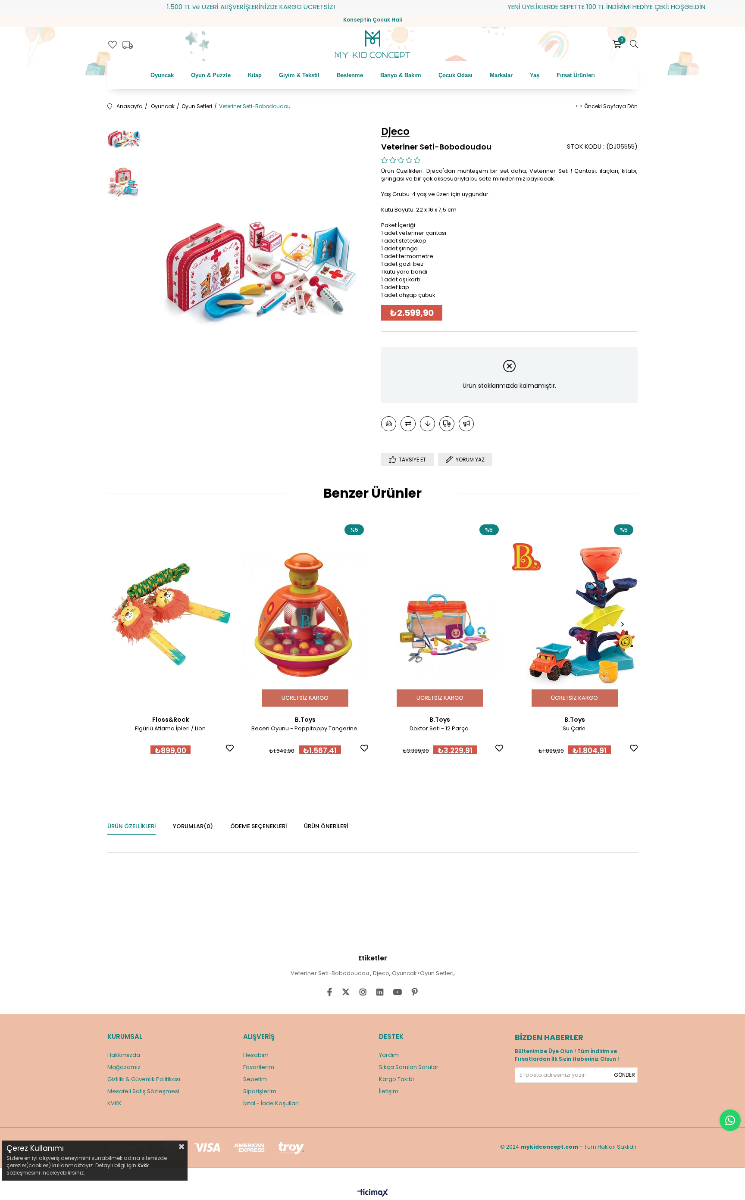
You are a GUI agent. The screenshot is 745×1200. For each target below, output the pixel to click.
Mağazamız (124, 1067)
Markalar (501, 75)
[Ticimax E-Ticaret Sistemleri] (372, 1193)
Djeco (381, 973)
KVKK (114, 1103)
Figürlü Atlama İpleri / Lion (170, 728)
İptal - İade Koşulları (271, 1103)
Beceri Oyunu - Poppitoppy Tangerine (305, 728)
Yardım (389, 1055)
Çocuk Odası (455, 75)
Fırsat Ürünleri (576, 75)
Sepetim (255, 1079)
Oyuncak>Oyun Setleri (423, 973)
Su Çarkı (575, 728)
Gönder (624, 1074)
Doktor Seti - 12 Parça (440, 728)
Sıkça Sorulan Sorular (408, 1067)
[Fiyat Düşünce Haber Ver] (427, 423)
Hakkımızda (123, 1055)
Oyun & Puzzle (211, 75)
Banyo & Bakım (400, 75)
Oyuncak (162, 75)
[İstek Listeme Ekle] (388, 423)
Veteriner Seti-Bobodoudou (330, 973)
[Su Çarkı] (575, 614)
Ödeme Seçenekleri (258, 826)
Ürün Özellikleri (131, 826)
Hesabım (256, 1055)
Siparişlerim (259, 1091)
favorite (112, 45)
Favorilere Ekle (230, 748)
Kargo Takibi (396, 1079)
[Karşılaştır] (408, 423)
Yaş (534, 75)
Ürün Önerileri (326, 826)
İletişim (388, 1091)
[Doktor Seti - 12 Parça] (440, 614)
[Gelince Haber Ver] (466, 423)
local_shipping (127, 45)
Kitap (255, 75)
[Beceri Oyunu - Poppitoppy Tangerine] (305, 614)
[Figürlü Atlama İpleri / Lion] (170, 614)
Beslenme (350, 75)
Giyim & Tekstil (299, 75)
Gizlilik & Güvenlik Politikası (143, 1079)
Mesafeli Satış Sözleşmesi (143, 1091)
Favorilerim (258, 1067)
